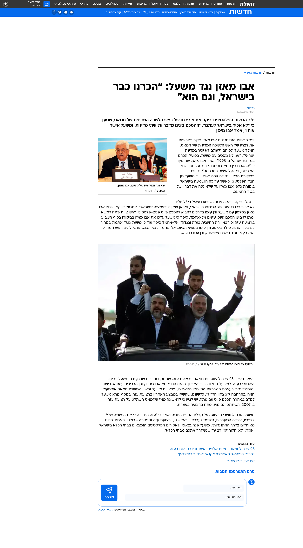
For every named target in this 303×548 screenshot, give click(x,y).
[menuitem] (229, 4)
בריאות (142, 4)
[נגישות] (5, 4)
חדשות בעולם (151, 12)
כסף (165, 4)
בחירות (204, 4)
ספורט (218, 4)
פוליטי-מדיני (169, 12)
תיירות (127, 4)
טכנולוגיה (112, 4)
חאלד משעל (234, 461)
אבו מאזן (249, 461)
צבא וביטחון (205, 12)
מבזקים (220, 12)
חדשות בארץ (188, 12)
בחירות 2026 (132, 12)
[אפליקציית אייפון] (65, 12)
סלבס (177, 4)
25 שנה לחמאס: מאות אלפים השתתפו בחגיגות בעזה (212, 449)
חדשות (231, 4)
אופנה (97, 4)
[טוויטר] (59, 12)
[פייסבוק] (54, 12)
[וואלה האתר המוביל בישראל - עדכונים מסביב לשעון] (247, 4)
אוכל (155, 4)
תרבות (190, 4)
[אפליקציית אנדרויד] (71, 12)
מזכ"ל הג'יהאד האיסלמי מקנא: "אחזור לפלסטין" (216, 454)
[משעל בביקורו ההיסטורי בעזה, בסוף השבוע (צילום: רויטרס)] (176, 306)
